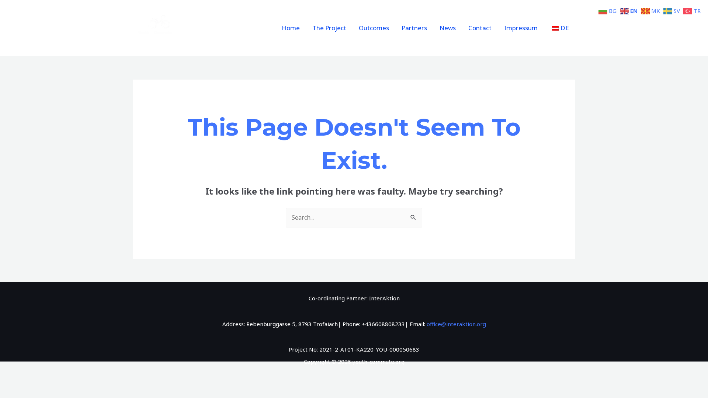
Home (291, 28)
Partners (414, 28)
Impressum (521, 28)
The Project (329, 28)
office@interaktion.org (456, 324)
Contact (480, 28)
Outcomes (374, 28)
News (448, 28)
